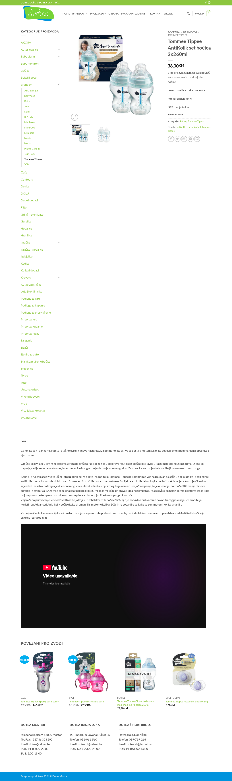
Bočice (183, 121)
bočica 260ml (194, 127)
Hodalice (26, 228)
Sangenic (26, 340)
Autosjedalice (29, 49)
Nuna (27, 143)
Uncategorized (30, 389)
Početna (174, 32)
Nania (27, 138)
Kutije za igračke (31, 284)
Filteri (24, 207)
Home (66, 13)
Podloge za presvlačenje (36, 312)
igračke (25, 242)
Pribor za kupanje (32, 326)
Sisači (24, 347)
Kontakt (156, 13)
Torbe (24, 375)
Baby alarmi (28, 56)
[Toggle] (59, 49)
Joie (26, 106)
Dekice (25, 186)
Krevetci (26, 277)
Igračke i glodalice (32, 249)
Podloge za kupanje (33, 305)
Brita (27, 101)
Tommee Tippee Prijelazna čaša (86, 701)
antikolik (181, 127)
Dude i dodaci (29, 200)
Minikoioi (29, 132)
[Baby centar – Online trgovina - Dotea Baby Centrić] (39, 13)
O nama (114, 13)
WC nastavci (29, 417)
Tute (23, 382)
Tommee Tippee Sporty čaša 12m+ (40, 701)
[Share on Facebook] (171, 139)
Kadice (25, 263)
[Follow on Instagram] (209, 2)
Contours (27, 179)
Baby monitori (30, 63)
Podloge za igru (30, 298)
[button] (203, 14)
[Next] (156, 75)
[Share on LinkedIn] (197, 139)
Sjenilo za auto (30, 354)
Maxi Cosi (30, 127)
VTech (27, 164)
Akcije (168, 13)
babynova (29, 95)
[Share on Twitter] (178, 139)
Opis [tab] (23, 441)
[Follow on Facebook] (206, 2)
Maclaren (29, 122)
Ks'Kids (28, 116)
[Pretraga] (188, 13)
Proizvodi (97, 13)
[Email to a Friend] (184, 139)
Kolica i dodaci (30, 270)
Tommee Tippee (177, 35)
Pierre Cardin (32, 148)
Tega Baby (29, 153)
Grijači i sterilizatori (33, 214)
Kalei (27, 111)
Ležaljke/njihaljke (31, 291)
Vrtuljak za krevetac (33, 410)
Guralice (26, 221)
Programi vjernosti (134, 13)
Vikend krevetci (30, 396)
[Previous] (76, 75)
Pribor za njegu (30, 333)
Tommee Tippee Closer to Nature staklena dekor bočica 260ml (135, 703)
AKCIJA (26, 42)
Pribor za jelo (29, 319)
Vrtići (24, 403)
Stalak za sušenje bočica (35, 361)
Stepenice (27, 368)
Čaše (24, 172)
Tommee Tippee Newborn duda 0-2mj (187, 701)
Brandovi (78, 13)
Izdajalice (26, 256)
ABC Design (31, 90)
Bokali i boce (28, 77)
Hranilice (26, 235)
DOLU (25, 193)
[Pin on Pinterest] (191, 139)
